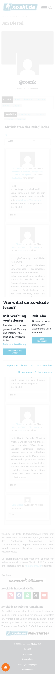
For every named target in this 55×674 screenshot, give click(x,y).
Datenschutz (27, 365)
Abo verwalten (44, 365)
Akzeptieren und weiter (14, 352)
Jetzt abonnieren (42, 340)
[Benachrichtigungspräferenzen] (5, 667)
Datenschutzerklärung (14, 344)
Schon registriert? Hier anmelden (35, 372)
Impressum (12, 365)
